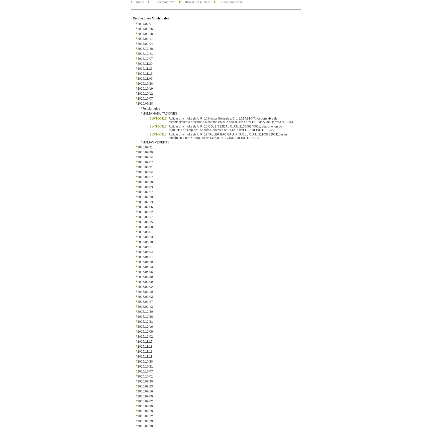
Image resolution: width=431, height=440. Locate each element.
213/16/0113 (158, 134)
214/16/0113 (158, 126)
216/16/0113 (158, 118)
